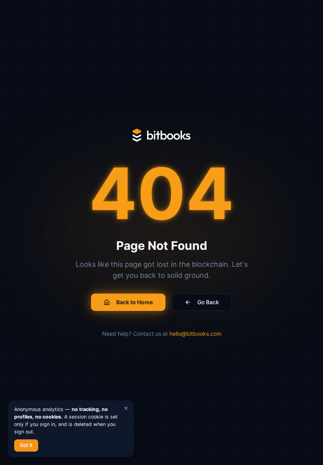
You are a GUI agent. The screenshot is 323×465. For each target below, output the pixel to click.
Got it (26, 445)
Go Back (208, 302)
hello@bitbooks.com (195, 333)
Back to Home (134, 302)
